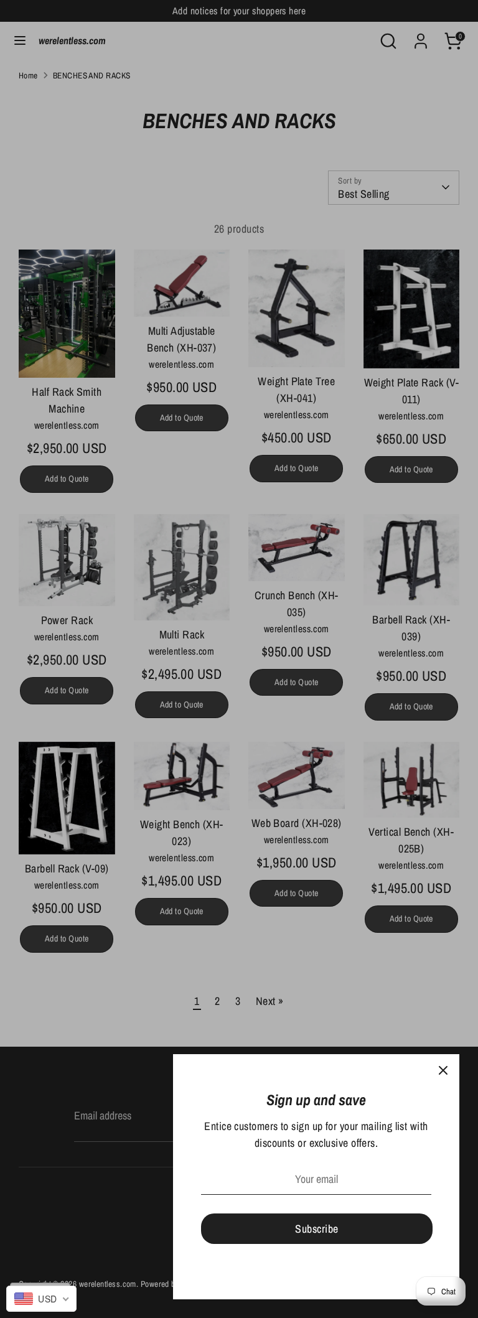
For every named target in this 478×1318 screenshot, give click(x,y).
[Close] (443, 1070)
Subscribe (316, 1228)
